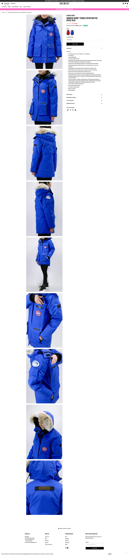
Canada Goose (71, 16)
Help (66, 544)
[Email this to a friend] (75, 110)
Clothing (4, 6)
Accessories (15, 6)
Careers (46, 542)
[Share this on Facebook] (70, 110)
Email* (87, 542)
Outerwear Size (70, 37)
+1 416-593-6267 (28, 540)
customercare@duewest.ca (31, 542)
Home (3, 12)
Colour (68, 28)
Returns (67, 540)
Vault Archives (27, 6)
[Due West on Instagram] (67, 548)
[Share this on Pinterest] (73, 110)
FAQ (66, 536)
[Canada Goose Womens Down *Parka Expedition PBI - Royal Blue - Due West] (44, 42)
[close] (127, 1)
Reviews (47, 540)
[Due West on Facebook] (66, 548)
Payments (67, 542)
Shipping (67, 538)
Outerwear (13, 3)
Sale (21, 6)
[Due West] (64, 3)
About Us (47, 536)
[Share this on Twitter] (68, 110)
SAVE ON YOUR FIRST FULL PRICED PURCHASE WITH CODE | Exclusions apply (64, 0)
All (5, 12)
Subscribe (94, 548)
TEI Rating (70, 53)
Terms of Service (48, 544)
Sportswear (6, 3)
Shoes (9, 6)
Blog (46, 538)
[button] (85, 25)
